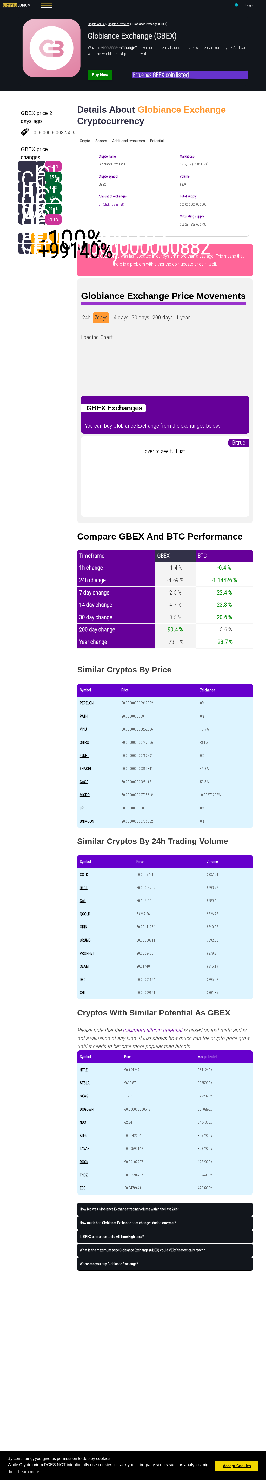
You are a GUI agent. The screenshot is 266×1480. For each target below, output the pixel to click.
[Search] (236, 6)
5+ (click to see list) (111, 204)
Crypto (85, 141)
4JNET (84, 756)
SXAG (84, 1096)
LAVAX (85, 1149)
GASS (84, 782)
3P (82, 808)
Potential (157, 141)
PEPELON (87, 703)
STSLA (85, 1083)
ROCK (84, 1162)
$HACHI (85, 769)
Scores (101, 141)
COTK (84, 874)
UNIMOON (87, 821)
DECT (84, 888)
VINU (83, 729)
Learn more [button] (28, 1472)
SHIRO (84, 742)
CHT (83, 993)
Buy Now (100, 74)
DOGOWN (87, 1109)
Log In (249, 5)
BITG (83, 1136)
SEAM (84, 966)
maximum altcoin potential (152, 1030)
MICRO (85, 795)
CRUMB (85, 940)
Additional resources (128, 141)
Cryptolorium (96, 24)
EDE (82, 1188)
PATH (84, 716)
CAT (83, 901)
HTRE (84, 1070)
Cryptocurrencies (118, 24)
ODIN (83, 927)
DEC (83, 980)
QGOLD (85, 914)
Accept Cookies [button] (237, 1466)
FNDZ (84, 1175)
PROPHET (87, 953)
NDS (83, 1122)
